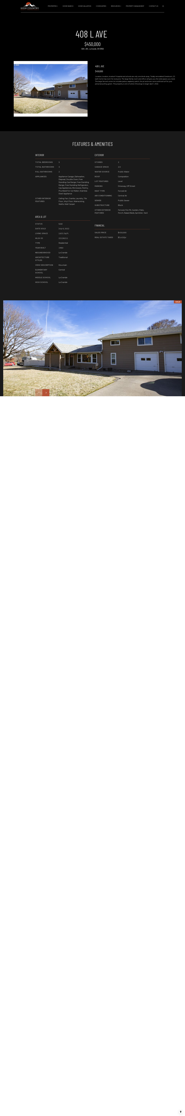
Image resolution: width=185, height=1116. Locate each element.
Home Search (68, 6)
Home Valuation (84, 6)
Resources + (116, 6)
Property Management (135, 6)
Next (45, 392)
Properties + (53, 6)
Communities (101, 6)
